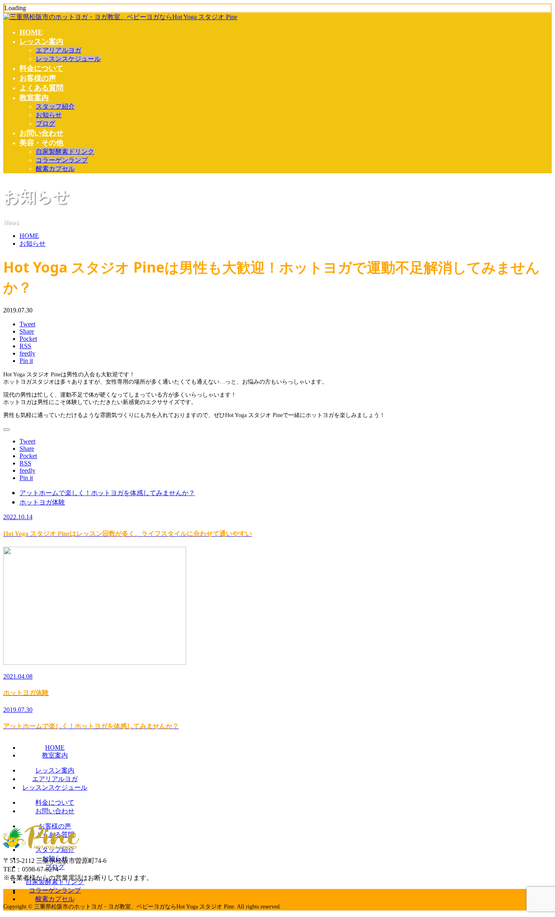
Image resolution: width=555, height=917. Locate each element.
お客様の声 (38, 78)
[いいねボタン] (6, 429)
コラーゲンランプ (62, 160)
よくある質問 (41, 88)
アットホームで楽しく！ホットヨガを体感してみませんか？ (107, 492)
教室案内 (34, 98)
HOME (31, 32)
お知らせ (49, 114)
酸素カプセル (55, 168)
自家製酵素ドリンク (65, 151)
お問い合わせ (41, 133)
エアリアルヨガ (58, 50)
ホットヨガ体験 (42, 502)
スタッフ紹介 (55, 106)
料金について (41, 68)
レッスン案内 (41, 41)
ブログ (45, 123)
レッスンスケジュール (68, 58)
